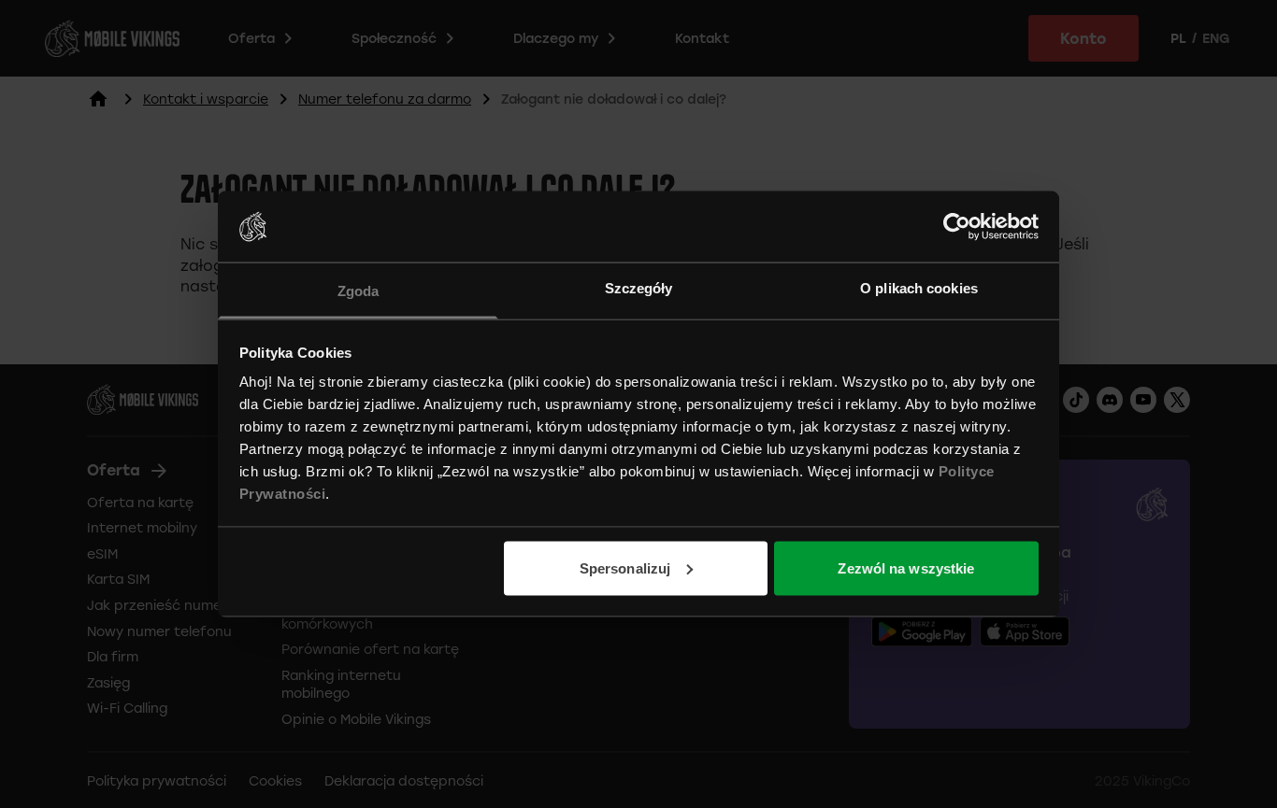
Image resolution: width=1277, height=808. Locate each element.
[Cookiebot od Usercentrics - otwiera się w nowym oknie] (957, 226)
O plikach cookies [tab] (919, 288)
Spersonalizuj (625, 567)
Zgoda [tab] (358, 291)
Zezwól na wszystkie (906, 567)
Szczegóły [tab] (639, 288)
